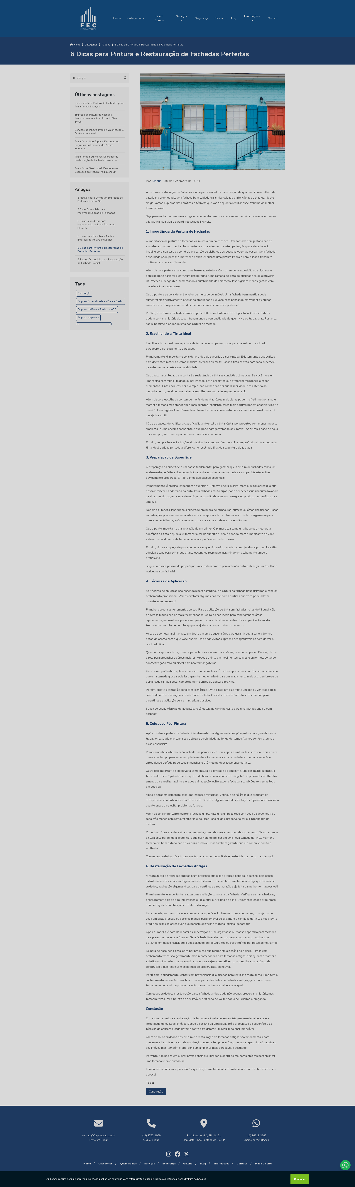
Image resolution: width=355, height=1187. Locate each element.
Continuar (299, 1179)
